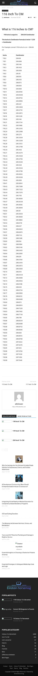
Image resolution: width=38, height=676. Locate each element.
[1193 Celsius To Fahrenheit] (7, 602)
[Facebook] (4, 22)
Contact (5, 666)
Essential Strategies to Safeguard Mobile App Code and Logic (18, 565)
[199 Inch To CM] (7, 433)
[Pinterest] (13, 22)
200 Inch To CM (18, 440)
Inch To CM (10, 7)
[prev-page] (3, 450)
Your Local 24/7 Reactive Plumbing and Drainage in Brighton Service (18, 536)
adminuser (6, 17)
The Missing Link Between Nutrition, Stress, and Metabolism (17, 524)
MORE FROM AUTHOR (24, 416)
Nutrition (25, 668)
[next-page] (6, 450)
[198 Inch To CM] (7, 423)
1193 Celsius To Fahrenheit (22, 600)
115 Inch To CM (7, 384)
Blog (20, 668)
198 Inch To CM (18, 421)
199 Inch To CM (18, 431)
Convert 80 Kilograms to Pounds (23, 609)
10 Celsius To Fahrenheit (21, 618)
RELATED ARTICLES (9, 416)
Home (3, 7)
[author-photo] (19, 401)
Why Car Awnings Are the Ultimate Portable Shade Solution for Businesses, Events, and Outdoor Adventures (17, 467)
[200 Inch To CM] (7, 442)
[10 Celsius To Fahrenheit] (7, 621)
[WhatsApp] (17, 22)
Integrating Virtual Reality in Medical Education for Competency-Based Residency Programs (17, 502)
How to (16, 668)
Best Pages (30, 666)
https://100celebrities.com (19, 406)
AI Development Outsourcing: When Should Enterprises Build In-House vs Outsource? (15, 485)
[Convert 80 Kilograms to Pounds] (7, 611)
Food (11, 668)
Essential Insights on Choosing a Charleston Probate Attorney (18, 553)
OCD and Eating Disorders (10, 514)
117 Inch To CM (31, 384)
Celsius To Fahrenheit (20, 666)
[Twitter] (8, 22)
